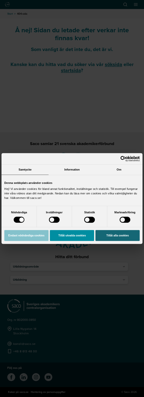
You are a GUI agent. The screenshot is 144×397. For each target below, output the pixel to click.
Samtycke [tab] (25, 169)
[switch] (54, 220)
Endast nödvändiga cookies (26, 235)
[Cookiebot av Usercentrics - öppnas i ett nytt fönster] (123, 159)
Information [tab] (72, 169)
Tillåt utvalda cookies (72, 235)
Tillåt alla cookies (117, 235)
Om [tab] (119, 169)
